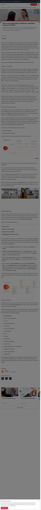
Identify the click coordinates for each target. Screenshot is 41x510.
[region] (20, 504)
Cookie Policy (12, 504)
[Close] (38, 501)
